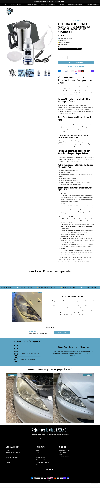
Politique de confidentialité (42, 462)
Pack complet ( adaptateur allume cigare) (69, 48)
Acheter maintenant (76, 66)
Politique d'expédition (41, 459)
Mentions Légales (40, 455)
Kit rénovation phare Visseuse (13, 452)
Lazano (51, 480)
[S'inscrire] (60, 438)
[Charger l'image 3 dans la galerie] (30, 73)
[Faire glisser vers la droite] (52, 72)
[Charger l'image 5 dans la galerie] (47, 73)
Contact (8, 462)
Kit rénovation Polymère (11, 455)
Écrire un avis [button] (62, 332)
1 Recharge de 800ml (64, 51)
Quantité (60, 54)
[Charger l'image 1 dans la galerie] (13, 73)
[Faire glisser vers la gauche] (7, 72)
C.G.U (37, 450)
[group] (50, 280)
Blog (37, 464)
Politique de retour (40, 457)
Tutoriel (7, 459)
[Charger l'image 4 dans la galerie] (39, 73)
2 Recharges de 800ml (79, 51)
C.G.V (37, 452)
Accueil (7, 450)
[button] (87, 11)
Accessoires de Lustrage (12, 457)
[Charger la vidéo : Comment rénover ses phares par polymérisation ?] (50, 398)
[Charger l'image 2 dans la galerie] (21, 73)
